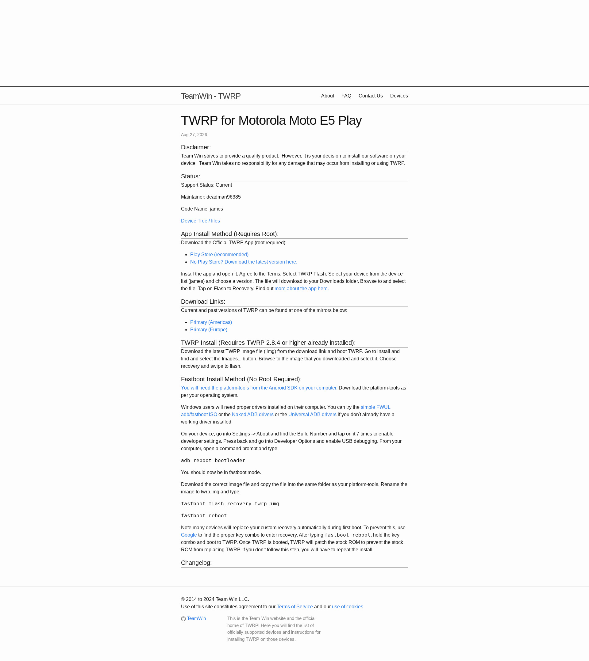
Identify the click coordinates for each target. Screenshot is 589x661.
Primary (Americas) (211, 322)
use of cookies (347, 606)
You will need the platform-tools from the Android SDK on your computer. (259, 387)
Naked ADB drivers (253, 414)
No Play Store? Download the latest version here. (243, 261)
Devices (399, 95)
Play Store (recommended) (219, 254)
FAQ (346, 95)
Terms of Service (295, 606)
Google (189, 535)
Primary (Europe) (208, 329)
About (327, 95)
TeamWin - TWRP (211, 96)
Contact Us (371, 95)
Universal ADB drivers (312, 414)
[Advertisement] (294, 43)
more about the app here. (302, 288)
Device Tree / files (200, 220)
